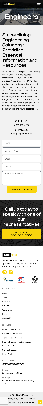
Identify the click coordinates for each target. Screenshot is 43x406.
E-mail (5, 370)
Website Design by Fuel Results (21, 403)
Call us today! (21, 232)
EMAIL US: (21, 129)
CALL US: (21, 121)
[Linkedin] (11, 272)
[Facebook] (4, 272)
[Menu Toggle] (39, 4)
